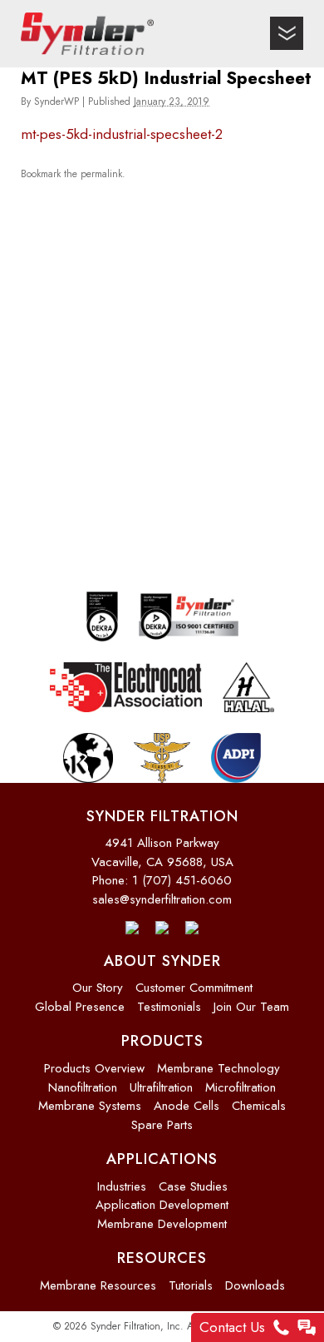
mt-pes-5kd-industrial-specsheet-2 (122, 134)
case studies (193, 1186)
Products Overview (94, 1068)
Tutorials (191, 1285)
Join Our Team (251, 1007)
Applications (162, 1159)
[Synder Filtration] (87, 33)
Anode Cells (186, 1106)
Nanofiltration (82, 1087)
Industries (121, 1186)
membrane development (162, 1224)
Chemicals (259, 1106)
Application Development (162, 1205)
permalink (101, 173)
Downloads (255, 1285)
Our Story (97, 987)
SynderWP (56, 101)
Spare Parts (162, 1125)
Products (162, 1041)
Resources (162, 1258)
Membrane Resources (98, 1285)
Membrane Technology (218, 1068)
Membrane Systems (89, 1106)
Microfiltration (240, 1087)
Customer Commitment (194, 987)
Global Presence (80, 1007)
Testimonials (169, 1007)
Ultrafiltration (161, 1087)
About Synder (162, 961)
